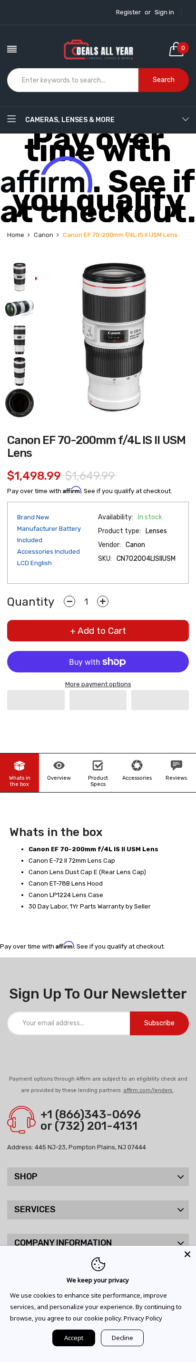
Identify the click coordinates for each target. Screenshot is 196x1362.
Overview (59, 778)
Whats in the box (19, 781)
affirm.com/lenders (148, 1090)
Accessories (137, 778)
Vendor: (109, 545)
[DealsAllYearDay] (98, 49)
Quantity (30, 602)
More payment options (98, 684)
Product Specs (98, 781)
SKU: (105, 559)
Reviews (176, 778)
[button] (36, 700)
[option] (19, 278)
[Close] (187, 1254)
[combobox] (72, 80)
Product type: (119, 531)
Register (128, 12)
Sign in (164, 12)
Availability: (115, 517)
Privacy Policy (143, 1318)
